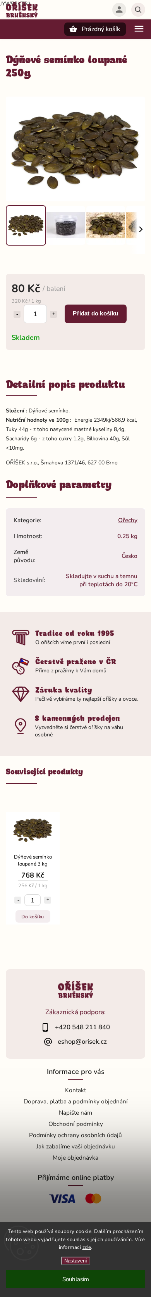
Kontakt (75, 1090)
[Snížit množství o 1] (17, 314)
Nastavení (75, 1261)
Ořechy (127, 520)
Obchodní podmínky (75, 1124)
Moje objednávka (75, 1157)
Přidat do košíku (95, 313)
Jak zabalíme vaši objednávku (75, 1146)
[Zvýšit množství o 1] (53, 314)
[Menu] (139, 29)
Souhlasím (75, 1279)
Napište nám (75, 1112)
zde (86, 1247)
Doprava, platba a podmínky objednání (76, 1101)
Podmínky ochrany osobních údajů (75, 1135)
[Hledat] (138, 10)
